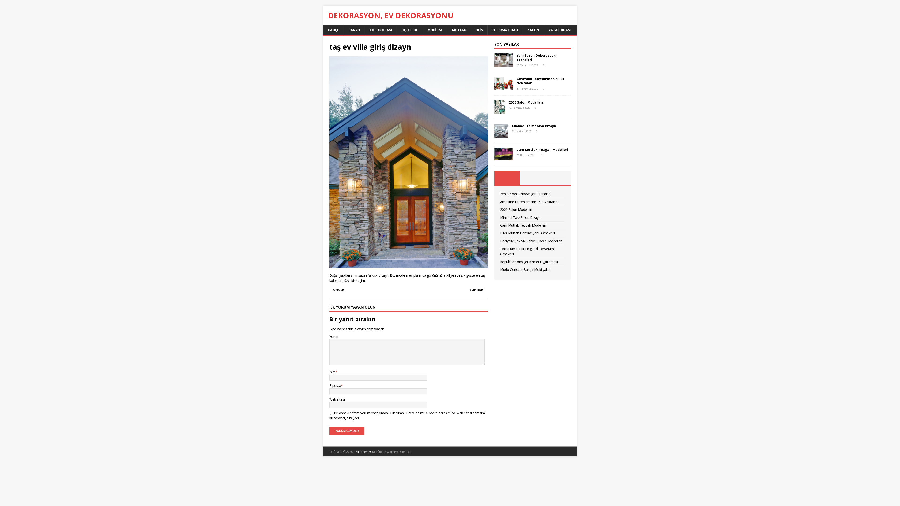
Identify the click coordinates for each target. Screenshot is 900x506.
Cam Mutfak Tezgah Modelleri (542, 149)
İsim (332, 372)
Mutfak (459, 30)
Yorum (334, 336)
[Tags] (532, 178)
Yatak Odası (560, 30)
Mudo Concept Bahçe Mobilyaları (525, 269)
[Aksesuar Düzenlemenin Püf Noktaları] (503, 87)
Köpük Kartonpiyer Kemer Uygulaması (529, 262)
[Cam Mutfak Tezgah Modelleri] (503, 158)
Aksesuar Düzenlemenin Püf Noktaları (540, 81)
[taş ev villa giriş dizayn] (408, 265)
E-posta (335, 385)
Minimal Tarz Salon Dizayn (534, 126)
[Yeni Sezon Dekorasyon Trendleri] (503, 64)
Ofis (479, 30)
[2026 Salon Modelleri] (499, 111)
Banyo (354, 30)
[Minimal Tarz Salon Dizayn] (501, 135)
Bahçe (333, 30)
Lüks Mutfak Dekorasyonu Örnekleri (527, 233)
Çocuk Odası (381, 30)
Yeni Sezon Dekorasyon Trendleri (536, 57)
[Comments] (558, 178)
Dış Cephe (409, 30)
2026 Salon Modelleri (526, 102)
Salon (533, 30)
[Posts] (507, 178)
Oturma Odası (505, 30)
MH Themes (363, 452)
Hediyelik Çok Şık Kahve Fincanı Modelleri (531, 241)
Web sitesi (337, 399)
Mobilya (435, 30)
